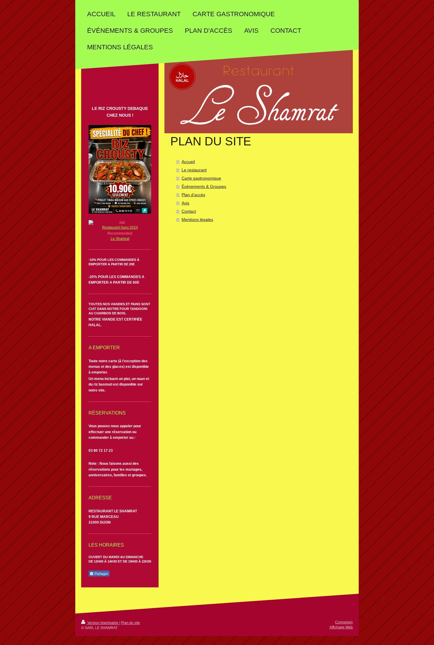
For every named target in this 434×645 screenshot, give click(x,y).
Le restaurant (194, 170)
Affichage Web (341, 627)
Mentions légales (197, 219)
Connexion (344, 622)
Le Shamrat (120, 239)
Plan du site (130, 623)
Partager (101, 574)
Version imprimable (103, 623)
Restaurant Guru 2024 (120, 227)
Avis (185, 203)
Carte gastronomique (201, 178)
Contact (189, 211)
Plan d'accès (193, 194)
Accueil (188, 161)
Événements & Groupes (204, 186)
